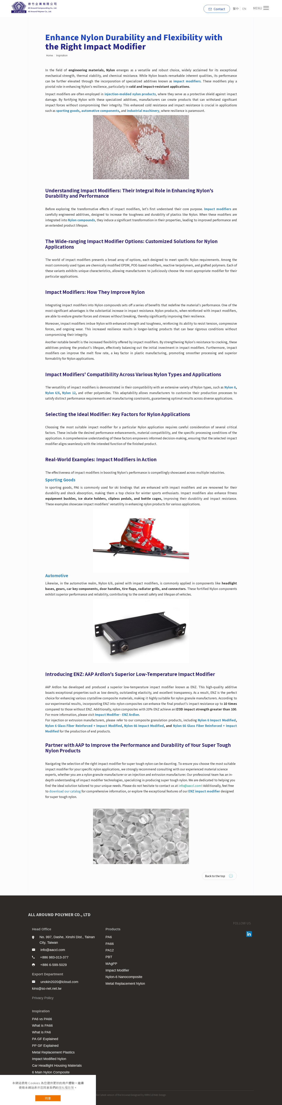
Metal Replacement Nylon (125, 983)
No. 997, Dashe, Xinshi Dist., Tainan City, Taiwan (67, 939)
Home (49, 55)
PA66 (110, 944)
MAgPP (111, 964)
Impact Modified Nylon (49, 1059)
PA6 (109, 937)
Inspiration (62, 55)
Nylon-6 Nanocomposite (124, 977)
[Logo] (34, 7)
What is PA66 (42, 1025)
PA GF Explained (45, 1039)
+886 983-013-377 (54, 957)
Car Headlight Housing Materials (57, 1065)
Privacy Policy (43, 998)
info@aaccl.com (52, 950)
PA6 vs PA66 (42, 1019)
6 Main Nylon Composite (51, 1072)
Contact (219, 9)
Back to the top (215, 876)
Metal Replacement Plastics (53, 1052)
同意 (48, 1098)
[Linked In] (249, 934)
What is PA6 (41, 1032)
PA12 (110, 950)
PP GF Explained (45, 1046)
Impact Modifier (117, 970)
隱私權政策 (66, 1087)
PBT (109, 957)
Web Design (159, 1094)
